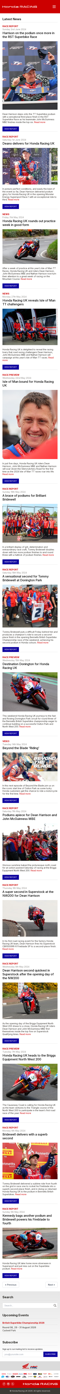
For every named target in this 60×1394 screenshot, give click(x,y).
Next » (51, 1284)
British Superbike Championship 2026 (23, 1322)
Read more (39, 122)
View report (10, 129)
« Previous (10, 1284)
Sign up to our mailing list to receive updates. (22, 1349)
